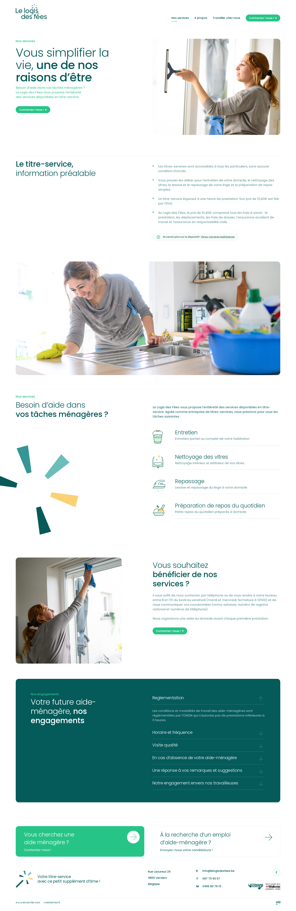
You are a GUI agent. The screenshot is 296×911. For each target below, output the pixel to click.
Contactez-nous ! (261, 18)
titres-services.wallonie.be (218, 236)
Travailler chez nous (226, 18)
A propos (200, 18)
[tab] (208, 698)
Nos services (180, 18)
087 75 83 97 (211, 878)
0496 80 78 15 (211, 886)
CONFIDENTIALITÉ (52, 902)
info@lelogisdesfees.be (218, 871)
